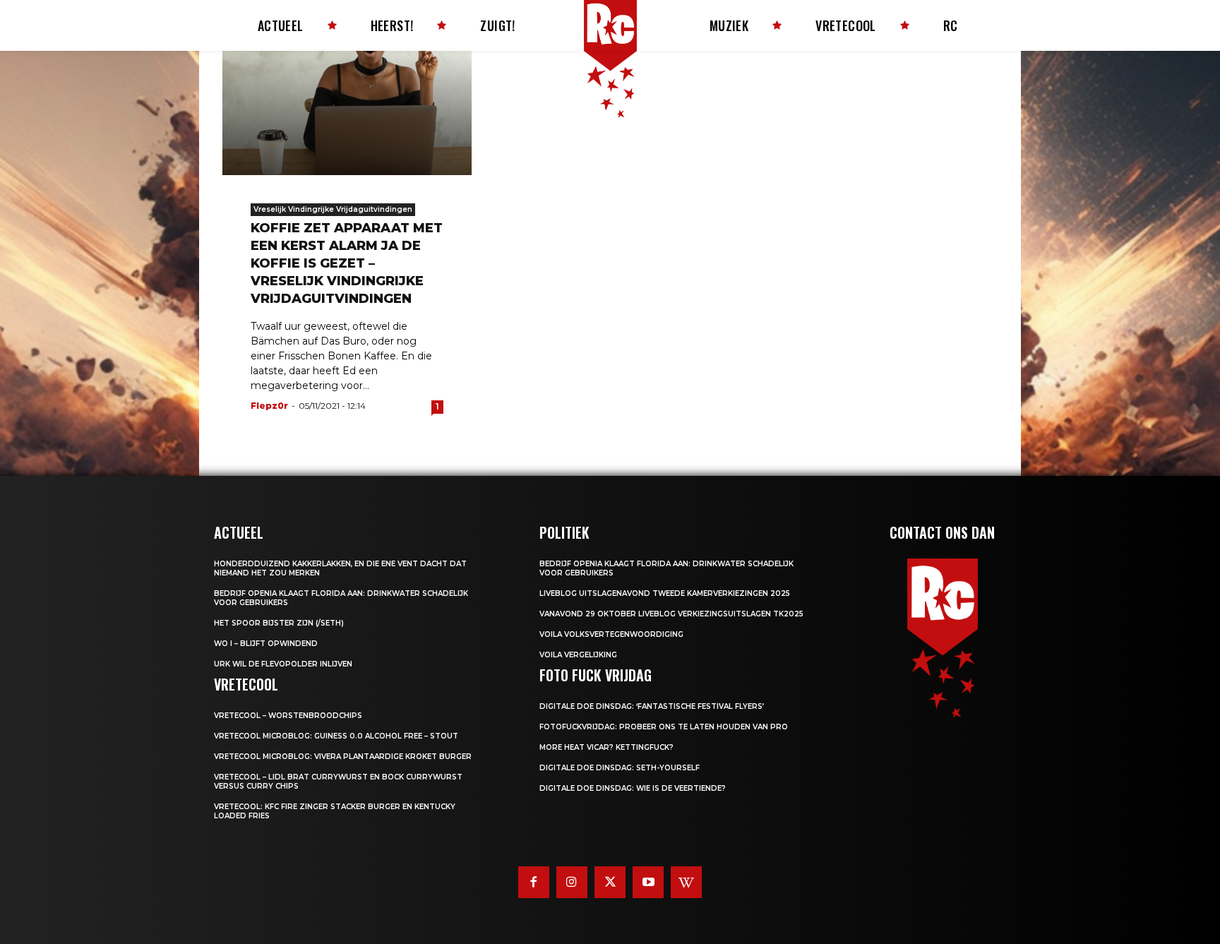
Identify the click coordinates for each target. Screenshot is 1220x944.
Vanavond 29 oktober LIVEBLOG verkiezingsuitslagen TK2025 (671, 614)
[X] (610, 881)
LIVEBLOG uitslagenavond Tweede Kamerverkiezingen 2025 (664, 593)
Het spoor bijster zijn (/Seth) (279, 623)
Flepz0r (269, 405)
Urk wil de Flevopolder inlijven (283, 664)
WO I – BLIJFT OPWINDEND (266, 643)
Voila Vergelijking (578, 654)
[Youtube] (648, 881)
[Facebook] (533, 881)
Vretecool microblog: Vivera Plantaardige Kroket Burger (343, 756)
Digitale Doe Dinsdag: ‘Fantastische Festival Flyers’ (651, 706)
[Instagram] (571, 881)
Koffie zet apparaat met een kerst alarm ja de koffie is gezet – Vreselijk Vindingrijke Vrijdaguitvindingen (347, 263)
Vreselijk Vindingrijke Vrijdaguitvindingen (332, 209)
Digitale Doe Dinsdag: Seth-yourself (619, 767)
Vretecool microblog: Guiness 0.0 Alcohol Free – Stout (336, 736)
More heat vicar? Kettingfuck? (606, 747)
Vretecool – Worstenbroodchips (288, 715)
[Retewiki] (686, 881)
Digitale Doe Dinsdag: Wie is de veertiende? (632, 788)
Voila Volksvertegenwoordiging (611, 634)
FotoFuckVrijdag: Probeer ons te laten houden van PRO (663, 726)
